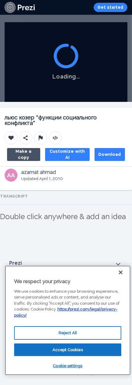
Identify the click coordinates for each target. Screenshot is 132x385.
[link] (20, 7)
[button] (66, 263)
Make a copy (24, 154)
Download (110, 154)
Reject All (68, 333)
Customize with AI (67, 154)
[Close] (120, 272)
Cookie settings (67, 365)
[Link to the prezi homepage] (20, 7)
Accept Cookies (67, 349)
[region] (67, 320)
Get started (110, 7)
